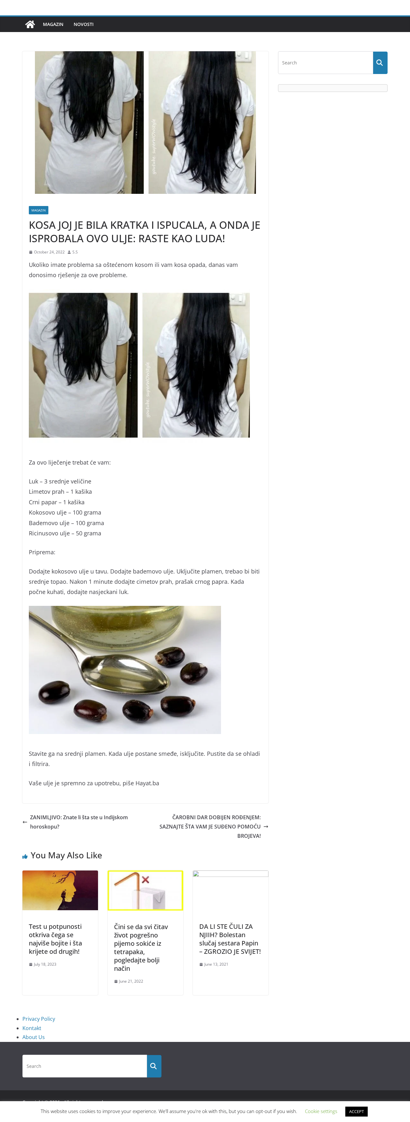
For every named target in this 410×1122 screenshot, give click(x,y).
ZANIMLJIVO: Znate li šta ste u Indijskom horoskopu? (79, 822)
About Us (33, 1037)
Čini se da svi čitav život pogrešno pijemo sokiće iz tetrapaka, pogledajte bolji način (141, 947)
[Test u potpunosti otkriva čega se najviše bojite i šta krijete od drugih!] (60, 875)
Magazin (53, 24)
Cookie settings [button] (321, 1111)
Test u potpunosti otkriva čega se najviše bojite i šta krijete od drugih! (55, 939)
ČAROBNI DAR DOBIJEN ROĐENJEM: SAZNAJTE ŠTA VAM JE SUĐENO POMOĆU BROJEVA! (210, 826)
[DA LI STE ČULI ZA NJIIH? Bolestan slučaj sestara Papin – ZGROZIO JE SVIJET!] (230, 875)
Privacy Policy (38, 1018)
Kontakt (31, 1028)
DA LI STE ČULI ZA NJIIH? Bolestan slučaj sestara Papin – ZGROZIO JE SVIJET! (230, 939)
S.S (75, 252)
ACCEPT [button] (356, 1111)
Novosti (84, 24)
